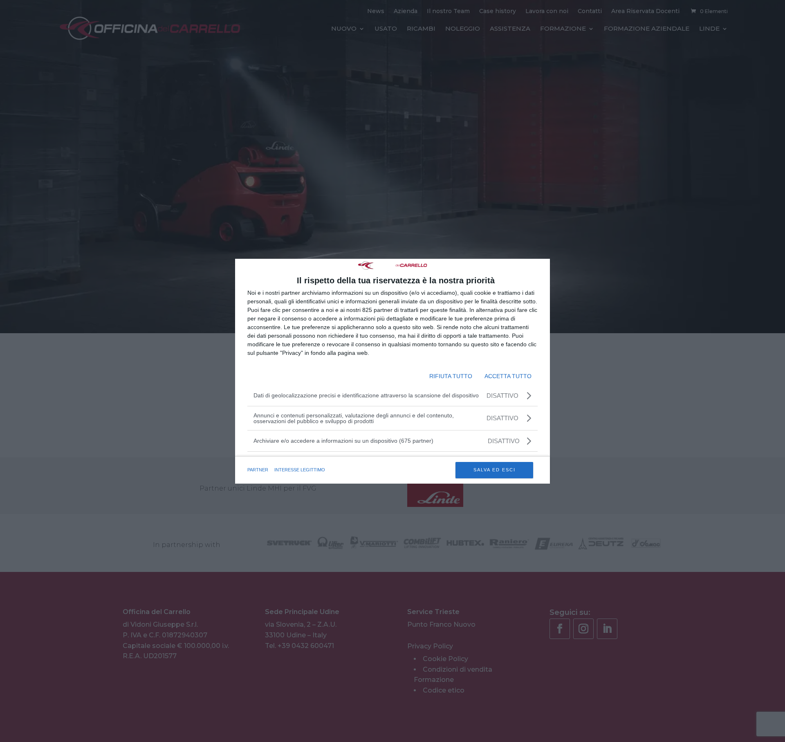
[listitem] (392, 441)
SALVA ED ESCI (494, 469)
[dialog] (392, 371)
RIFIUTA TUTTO (450, 376)
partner (257, 469)
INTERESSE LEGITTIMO (299, 469)
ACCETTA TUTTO (508, 376)
